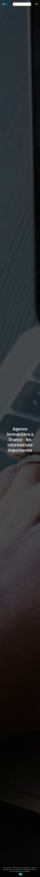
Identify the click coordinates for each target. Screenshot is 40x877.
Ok (20, 874)
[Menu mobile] (36, 4)
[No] (38, 871)
